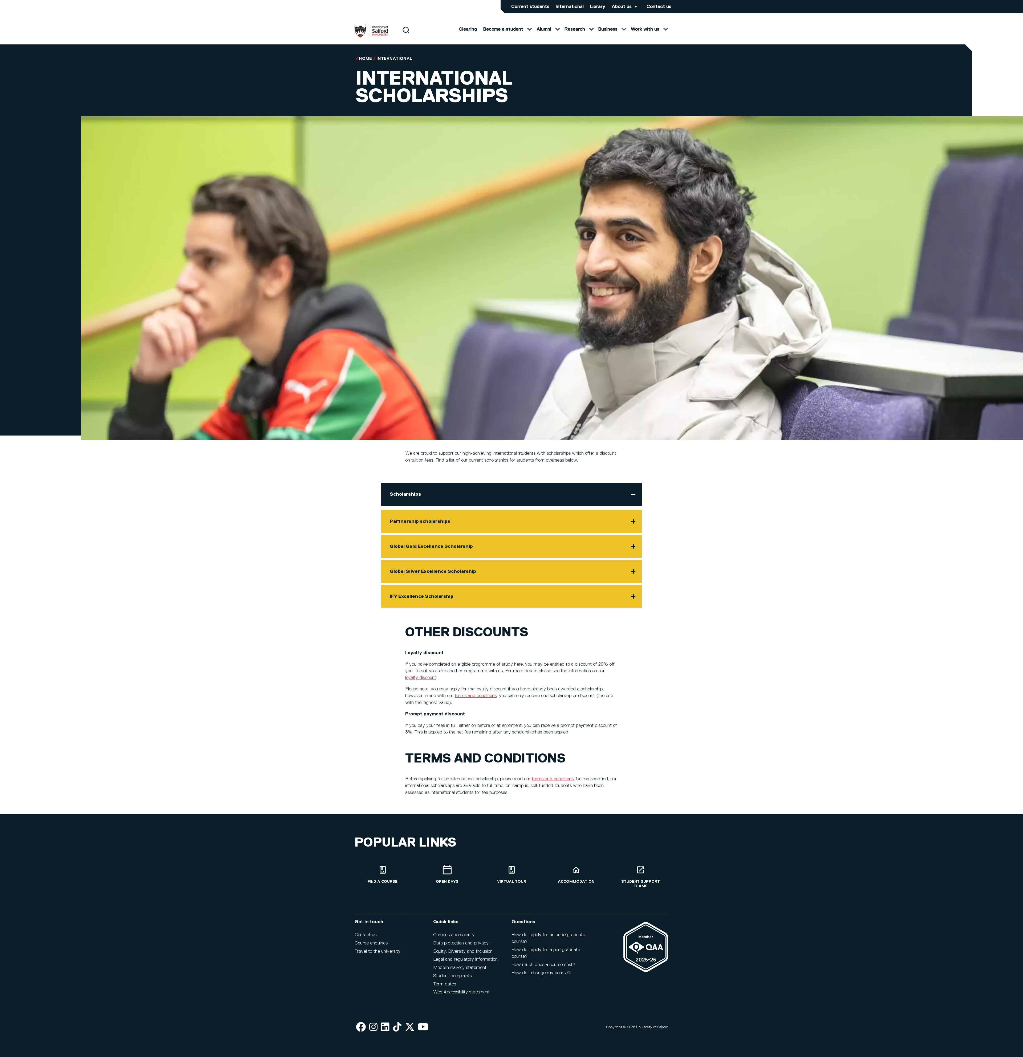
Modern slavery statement (459, 967)
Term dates (444, 984)
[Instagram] (373, 1027)
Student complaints (452, 975)
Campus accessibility (453, 934)
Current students (530, 6)
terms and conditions (476, 695)
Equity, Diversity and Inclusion (463, 951)
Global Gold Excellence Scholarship (431, 546)
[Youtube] (423, 1027)
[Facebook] (361, 1027)
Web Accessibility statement (461, 992)
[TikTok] (397, 1027)
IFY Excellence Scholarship (421, 596)
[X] (410, 1027)
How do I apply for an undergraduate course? (548, 938)
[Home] (371, 36)
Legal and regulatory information (465, 959)
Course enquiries (371, 943)
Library (597, 6)
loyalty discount (420, 677)
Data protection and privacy (461, 943)
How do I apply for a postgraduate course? (546, 953)
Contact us (659, 6)
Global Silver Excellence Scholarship (433, 571)
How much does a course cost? (543, 964)
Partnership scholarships (420, 521)
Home (365, 59)
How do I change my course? (541, 973)
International (570, 6)
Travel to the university (377, 951)
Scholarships (405, 494)
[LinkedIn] (385, 1027)
